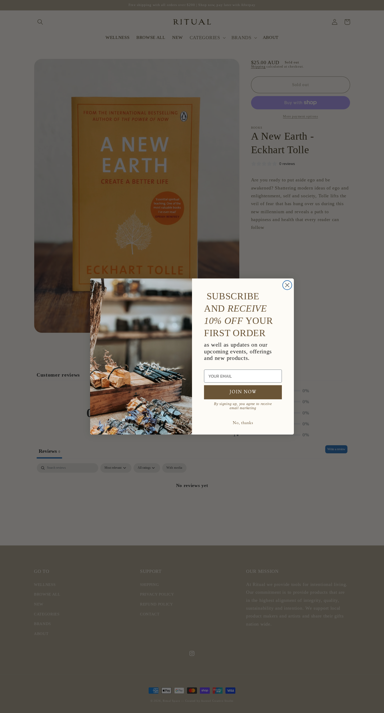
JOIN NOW (243, 392)
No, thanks (243, 423)
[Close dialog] (287, 285)
